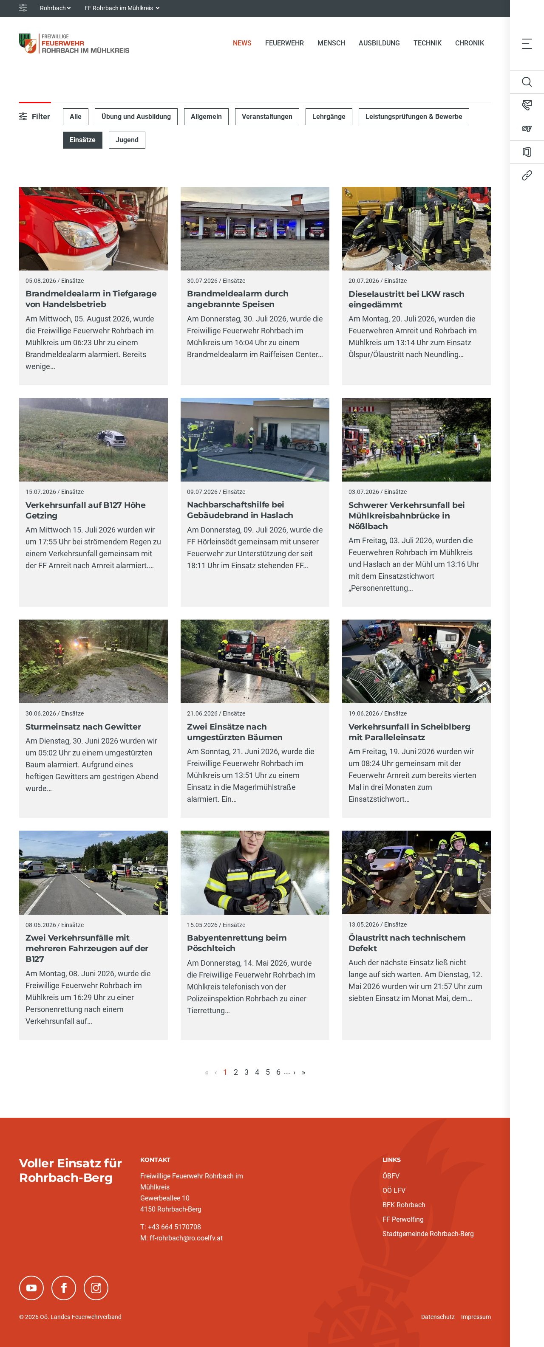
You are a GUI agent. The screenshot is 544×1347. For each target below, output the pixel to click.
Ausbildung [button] (379, 43)
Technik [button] (428, 43)
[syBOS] (527, 128)
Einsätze (83, 140)
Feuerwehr (284, 43)
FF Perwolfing (403, 1219)
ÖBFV (391, 1176)
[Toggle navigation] (527, 43)
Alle (76, 117)
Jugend (127, 140)
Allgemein (206, 117)
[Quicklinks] (527, 175)
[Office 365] (527, 152)
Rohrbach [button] (53, 8)
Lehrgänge (329, 117)
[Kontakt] (527, 105)
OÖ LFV (393, 1190)
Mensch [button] (331, 43)
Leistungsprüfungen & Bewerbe (414, 117)
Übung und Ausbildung (136, 117)
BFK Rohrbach (403, 1205)
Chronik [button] (469, 43)
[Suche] (527, 81)
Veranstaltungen (267, 117)
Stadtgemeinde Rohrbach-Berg (428, 1234)
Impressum (476, 1316)
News (245, 43)
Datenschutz (438, 1316)
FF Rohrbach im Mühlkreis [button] (119, 8)
